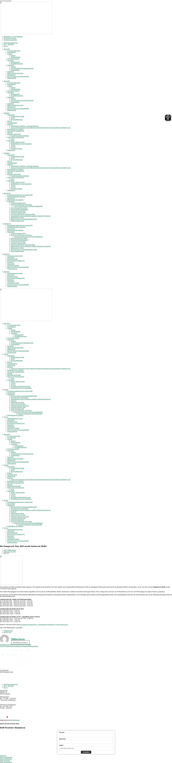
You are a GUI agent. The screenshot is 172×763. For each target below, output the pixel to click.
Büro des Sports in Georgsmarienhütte (18, 76)
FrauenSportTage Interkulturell (19, 209)
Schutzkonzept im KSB (17, 116)
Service (6, 417)
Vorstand (9, 54)
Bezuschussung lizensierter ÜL (16, 260)
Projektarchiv (11, 201)
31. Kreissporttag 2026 (13, 50)
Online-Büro (10, 257)
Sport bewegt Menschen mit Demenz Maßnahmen (28, 206)
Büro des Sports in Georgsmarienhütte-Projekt (24, 219)
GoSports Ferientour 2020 (18, 212)
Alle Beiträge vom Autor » (20, 642)
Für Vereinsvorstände (13, 59)
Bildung (9, 121)
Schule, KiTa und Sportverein (15, 137)
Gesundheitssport (12, 123)
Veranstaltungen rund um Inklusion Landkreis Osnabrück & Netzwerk (30, 216)
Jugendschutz (11, 115)
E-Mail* (61, 745)
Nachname (62, 739)
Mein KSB (7, 49)
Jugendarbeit (10, 140)
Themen (6, 354)
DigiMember (16, 720)
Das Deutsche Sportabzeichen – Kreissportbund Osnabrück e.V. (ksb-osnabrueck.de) (44, 624)
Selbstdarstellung (15, 57)
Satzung (13, 55)
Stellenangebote (11, 78)
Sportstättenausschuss (17, 63)
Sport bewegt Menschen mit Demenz (21, 204)
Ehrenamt (10, 124)
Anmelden (86, 752)
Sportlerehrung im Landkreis (15, 129)
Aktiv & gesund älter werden (19, 208)
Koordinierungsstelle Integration (20, 135)
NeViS (13, 118)
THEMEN (7, 113)
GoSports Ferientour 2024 (18, 203)
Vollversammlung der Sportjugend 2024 (22, 68)
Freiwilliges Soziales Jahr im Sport (20, 386)
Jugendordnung (15, 70)
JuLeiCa (13, 147)
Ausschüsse (10, 60)
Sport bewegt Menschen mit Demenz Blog (23, 214)
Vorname (61, 732)
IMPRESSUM (80, 714)
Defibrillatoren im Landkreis (15, 200)
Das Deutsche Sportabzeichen (15, 131)
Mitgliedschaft (11, 75)
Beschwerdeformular (17, 119)
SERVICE (7, 254)
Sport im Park (11, 198)
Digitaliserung (11, 150)
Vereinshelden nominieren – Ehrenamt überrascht (25, 126)
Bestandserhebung (12, 259)
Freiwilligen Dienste (16, 148)
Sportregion (10, 71)
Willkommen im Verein (17, 217)
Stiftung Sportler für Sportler (15, 73)
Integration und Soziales (14, 134)
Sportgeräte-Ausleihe (13, 265)
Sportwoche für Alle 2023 (18, 211)
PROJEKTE (7, 193)
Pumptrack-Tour (8, 630)
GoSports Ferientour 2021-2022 (20, 405)
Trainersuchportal (12, 268)
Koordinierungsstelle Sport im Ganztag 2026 (19, 195)
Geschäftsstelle (11, 52)
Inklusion (9, 132)
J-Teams (13, 145)
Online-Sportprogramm (17, 221)
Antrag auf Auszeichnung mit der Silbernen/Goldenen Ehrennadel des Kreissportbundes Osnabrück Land (40, 127)
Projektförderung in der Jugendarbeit (21, 144)
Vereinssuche (11, 264)
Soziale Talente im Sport (18, 142)
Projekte (6, 389)
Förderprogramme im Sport (15, 256)
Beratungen (10, 262)
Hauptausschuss (15, 62)
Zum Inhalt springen (5, 1)
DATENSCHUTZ (90, 714)
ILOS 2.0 (13, 401)
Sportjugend (10, 65)
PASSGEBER (14, 717)
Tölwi (12, 139)
